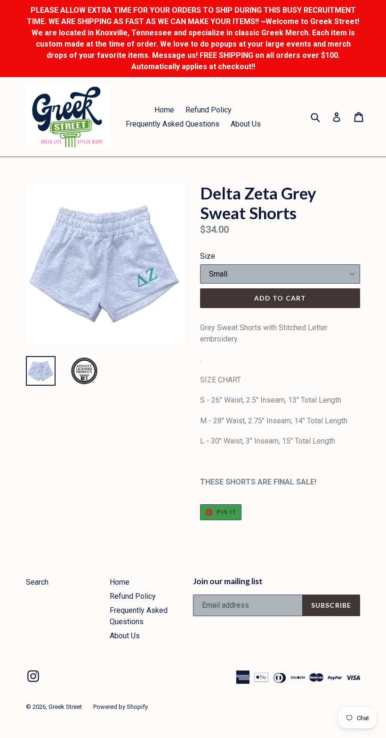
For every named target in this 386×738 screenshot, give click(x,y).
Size (207, 256)
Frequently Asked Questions (172, 123)
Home (164, 109)
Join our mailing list (228, 581)
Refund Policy (208, 109)
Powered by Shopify (120, 706)
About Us (246, 123)
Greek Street (65, 706)
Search (37, 582)
